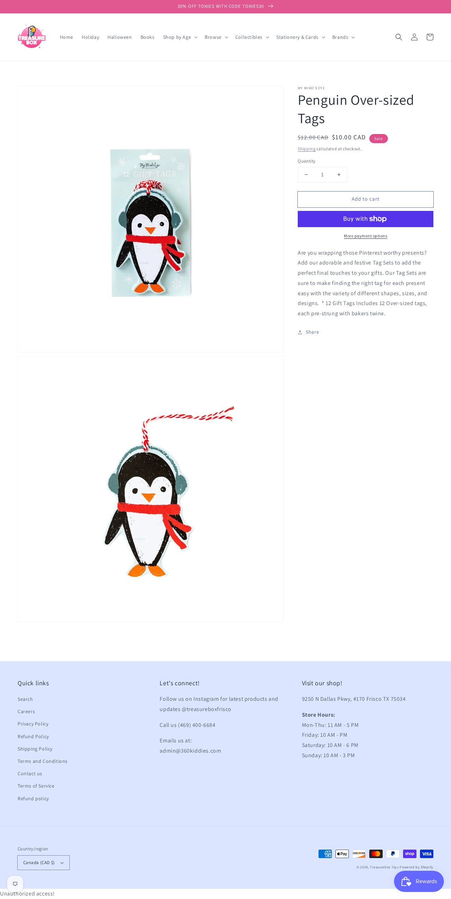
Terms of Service (36, 786)
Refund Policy (33, 736)
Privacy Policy (33, 724)
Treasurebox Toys (384, 867)
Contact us (30, 773)
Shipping (307, 148)
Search (25, 699)
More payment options (365, 235)
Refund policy (33, 798)
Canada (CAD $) (39, 862)
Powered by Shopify (416, 867)
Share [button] (312, 332)
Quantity (306, 161)
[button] (399, 37)
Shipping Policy (35, 749)
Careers (26, 711)
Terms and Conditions (43, 761)
